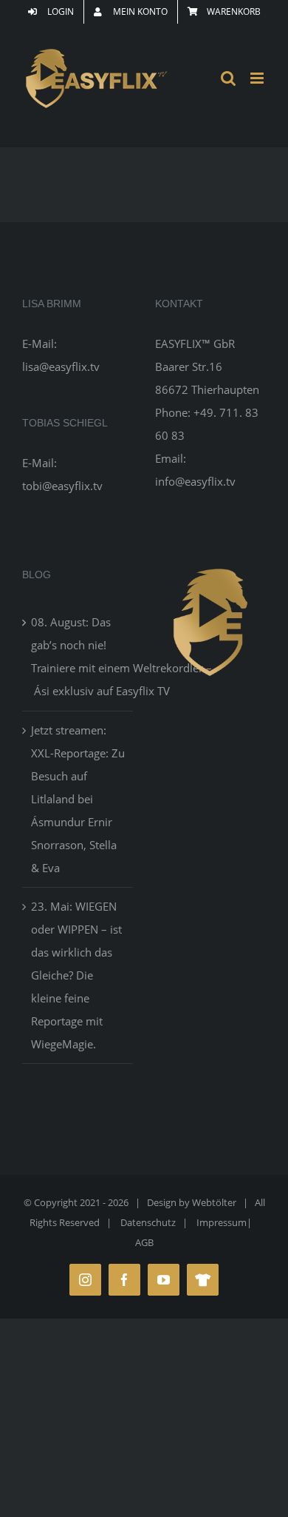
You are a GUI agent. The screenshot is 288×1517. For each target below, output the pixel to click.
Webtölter (214, 1202)
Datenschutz (148, 1222)
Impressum (221, 1222)
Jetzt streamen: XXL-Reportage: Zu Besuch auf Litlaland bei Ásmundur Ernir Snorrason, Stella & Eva (78, 799)
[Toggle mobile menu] (258, 78)
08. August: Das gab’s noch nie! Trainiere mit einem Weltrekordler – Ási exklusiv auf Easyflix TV (78, 656)
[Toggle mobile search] (228, 78)
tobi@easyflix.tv (62, 485)
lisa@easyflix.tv (61, 366)
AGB (144, 1242)
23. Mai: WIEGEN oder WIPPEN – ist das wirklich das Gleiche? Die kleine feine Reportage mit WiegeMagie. (76, 975)
